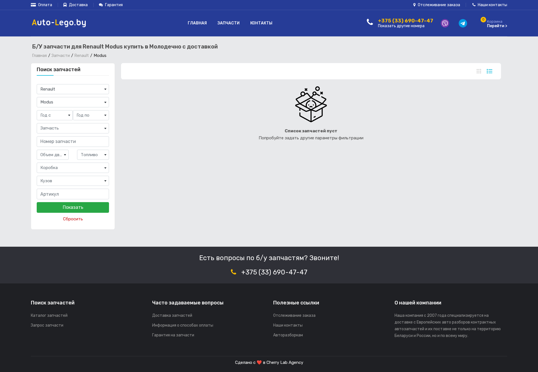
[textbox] (55, 115)
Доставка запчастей (172, 315)
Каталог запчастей (49, 315)
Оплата (44, 5)
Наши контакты (492, 5)
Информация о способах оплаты (182, 325)
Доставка (78, 5)
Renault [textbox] (47, 89)
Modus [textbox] (46, 102)
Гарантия (113, 5)
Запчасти (228, 23)
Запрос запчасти (47, 325)
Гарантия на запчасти (173, 335)
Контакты (261, 23)
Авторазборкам (288, 335)
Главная (197, 23)
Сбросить (73, 218)
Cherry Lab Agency (284, 362)
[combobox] (73, 89)
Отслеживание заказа (438, 5)
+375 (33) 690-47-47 (274, 272)
